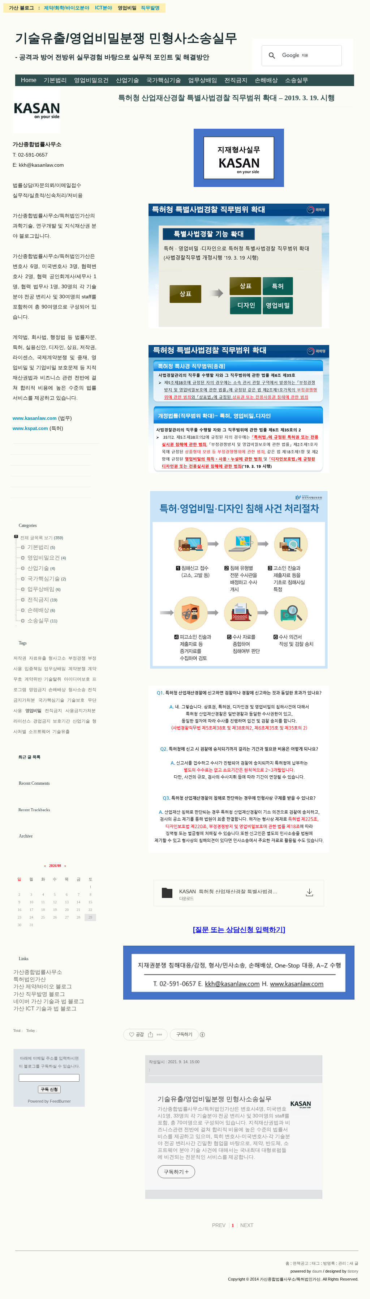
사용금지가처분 (80, 710)
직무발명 (150, 7)
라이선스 (22, 721)
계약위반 (33, 679)
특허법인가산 (29, 979)
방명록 (329, 1263)
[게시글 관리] (159, 1034)
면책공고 (301, 1263)
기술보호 (76, 700)
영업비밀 (33, 710)
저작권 (19, 658)
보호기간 (61, 721)
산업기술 (127, 80)
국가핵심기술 (163, 80)
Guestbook (50, 470)
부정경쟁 (77, 658)
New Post (50, 492)
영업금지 (37, 689)
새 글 (353, 1263)
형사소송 (77, 689)
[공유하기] (150, 1034)
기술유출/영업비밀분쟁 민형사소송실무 (126, 38)
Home (28, 80)
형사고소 (57, 658)
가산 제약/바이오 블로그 (42, 986)
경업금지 (42, 721)
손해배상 (266, 80)
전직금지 (235, 80)
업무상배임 (202, 80)
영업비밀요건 (91, 80)
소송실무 (296, 80)
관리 (342, 1263)
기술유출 (61, 731)
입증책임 (33, 668)
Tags (23, 643)
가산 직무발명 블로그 (39, 994)
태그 (316, 1263)
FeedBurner (60, 1101)
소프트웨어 (39, 731)
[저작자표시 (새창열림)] (202, 1035)
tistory (353, 1271)
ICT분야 (103, 7)
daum (317, 1271)
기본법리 (55, 80)
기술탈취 (52, 679)
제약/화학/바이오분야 (66, 7)
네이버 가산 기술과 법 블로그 (48, 1001)
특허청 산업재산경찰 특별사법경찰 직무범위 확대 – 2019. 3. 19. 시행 (226, 98)
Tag (50, 460)
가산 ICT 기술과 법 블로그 (45, 1008)
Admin (50, 481)
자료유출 (37, 658)
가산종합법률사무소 (37, 972)
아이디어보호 (77, 679)
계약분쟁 (77, 668)
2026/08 (55, 866)
